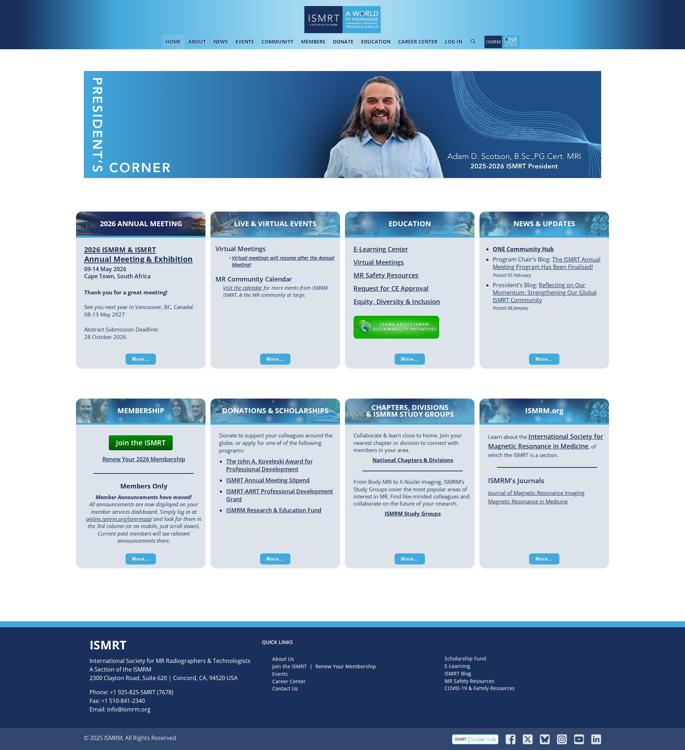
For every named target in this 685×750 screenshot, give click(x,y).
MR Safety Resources (386, 275)
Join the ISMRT (141, 442)
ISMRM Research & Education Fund (273, 510)
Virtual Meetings (240, 248)
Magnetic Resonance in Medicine (528, 501)
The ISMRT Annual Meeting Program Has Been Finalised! (546, 263)
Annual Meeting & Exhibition (138, 254)
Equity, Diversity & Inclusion (397, 301)
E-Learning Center (381, 249)
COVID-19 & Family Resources (480, 688)
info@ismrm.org (129, 709)
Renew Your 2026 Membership (143, 459)
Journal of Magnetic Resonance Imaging (536, 492)
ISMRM (142, 669)
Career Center (289, 681)
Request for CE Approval (391, 288)
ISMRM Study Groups (413, 513)
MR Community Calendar (253, 278)
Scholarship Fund (465, 658)
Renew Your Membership (345, 666)
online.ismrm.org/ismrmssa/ (119, 518)
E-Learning (457, 666)
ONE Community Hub (523, 249)
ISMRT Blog (458, 673)
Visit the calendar (242, 287)
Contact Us (285, 688)
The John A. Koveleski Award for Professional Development (269, 465)
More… (140, 359)
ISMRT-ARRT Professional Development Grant (279, 495)
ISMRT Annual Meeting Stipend (268, 480)
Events (280, 673)
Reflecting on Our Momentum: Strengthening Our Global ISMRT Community (545, 292)
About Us (283, 658)
